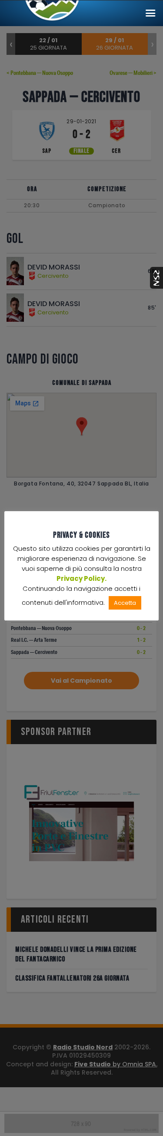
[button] (150, 13)
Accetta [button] (125, 603)
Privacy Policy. (81, 578)
